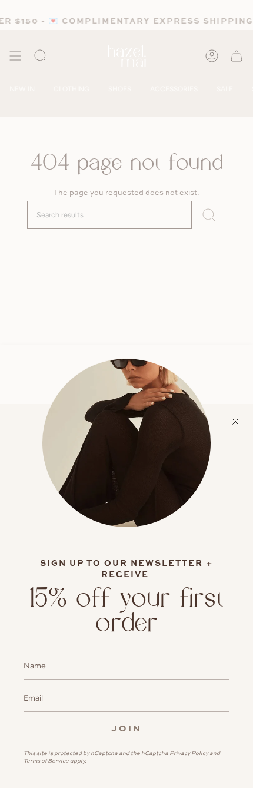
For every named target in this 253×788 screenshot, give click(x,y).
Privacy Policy (188, 753)
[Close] (235, 422)
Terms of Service (46, 760)
